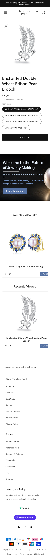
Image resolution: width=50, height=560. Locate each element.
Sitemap (9, 405)
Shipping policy (39, 554)
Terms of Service (13, 411)
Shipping (5, 99)
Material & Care (12, 448)
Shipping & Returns (14, 454)
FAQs (8, 472)
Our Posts (10, 392)
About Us (10, 386)
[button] (5, 12)
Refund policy (12, 417)
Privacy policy (12, 554)
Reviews (9, 479)
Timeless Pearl (14, 550)
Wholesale (10, 460)
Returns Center (12, 441)
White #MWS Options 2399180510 (22, 115)
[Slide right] (31, 73)
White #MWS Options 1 (16, 128)
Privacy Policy (12, 424)
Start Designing (15, 191)
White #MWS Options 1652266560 (22, 121)
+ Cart (44, 274)
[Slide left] (19, 73)
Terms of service (26, 554)
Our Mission (11, 399)
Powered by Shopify (27, 550)
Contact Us (11, 466)
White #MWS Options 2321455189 (21, 109)
